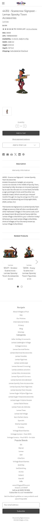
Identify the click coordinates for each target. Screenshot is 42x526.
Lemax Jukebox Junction (21, 370)
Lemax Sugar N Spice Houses (21, 400)
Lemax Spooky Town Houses (21, 390)
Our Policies (21, 319)
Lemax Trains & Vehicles (21, 407)
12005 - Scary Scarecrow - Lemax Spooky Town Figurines (29, 272)
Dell (21, 455)
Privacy (21, 325)
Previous (3, 261)
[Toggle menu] (3, 3)
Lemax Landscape (21, 363)
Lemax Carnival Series (21, 349)
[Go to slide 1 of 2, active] (18, 286)
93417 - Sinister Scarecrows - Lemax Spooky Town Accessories (10, 272)
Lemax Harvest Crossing (21, 366)
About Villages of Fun (21, 312)
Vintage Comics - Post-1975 (21, 434)
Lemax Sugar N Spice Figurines (21, 393)
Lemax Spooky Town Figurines (21, 387)
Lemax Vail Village (21, 414)
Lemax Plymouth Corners (21, 377)
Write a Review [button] (31, 29)
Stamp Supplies (21, 424)
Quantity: (21, 122)
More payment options (21, 139)
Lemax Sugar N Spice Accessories (21, 397)
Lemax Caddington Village (21, 343)
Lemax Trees (21, 410)
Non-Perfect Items (21, 417)
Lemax (21, 451)
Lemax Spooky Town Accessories (21, 383)
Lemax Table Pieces (21, 404)
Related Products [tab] (21, 236)
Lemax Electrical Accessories (21, 353)
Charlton (21, 458)
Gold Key (21, 465)
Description (21, 164)
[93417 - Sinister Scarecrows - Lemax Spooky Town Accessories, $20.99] (10, 252)
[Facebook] (3, 154)
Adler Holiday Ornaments (21, 339)
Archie (21, 472)
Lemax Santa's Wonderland (21, 380)
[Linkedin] (19, 154)
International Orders (21, 322)
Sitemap (21, 332)
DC (21, 445)
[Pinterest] (23, 154)
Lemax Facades (21, 356)
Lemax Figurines (21, 360)
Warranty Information (21, 170)
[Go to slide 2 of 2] (22, 286)
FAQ (21, 315)
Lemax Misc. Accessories (21, 373)
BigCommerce (24, 518)
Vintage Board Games (21, 431)
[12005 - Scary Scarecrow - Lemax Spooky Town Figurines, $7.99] (29, 252)
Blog (21, 329)
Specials (21, 421)
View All (21, 479)
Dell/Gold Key (21, 468)
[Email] (7, 154)
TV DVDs (21, 427)
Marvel (21, 448)
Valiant (21, 475)
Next (36, 261)
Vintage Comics (21, 346)
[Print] (11, 154)
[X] (15, 154)
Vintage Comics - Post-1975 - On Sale (21, 437)
